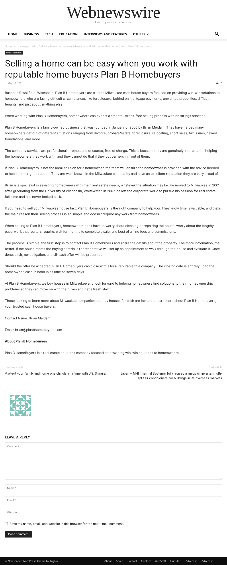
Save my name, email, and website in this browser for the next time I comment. (67, 524)
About (108, 561)
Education (68, 34)
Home (13, 34)
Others (139, 34)
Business (31, 34)
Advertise (191, 561)
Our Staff (160, 561)
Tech (49, 34)
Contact (132, 561)
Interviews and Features (105, 34)
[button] (216, 34)
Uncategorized (26, 46)
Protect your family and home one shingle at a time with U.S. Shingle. (55, 373)
